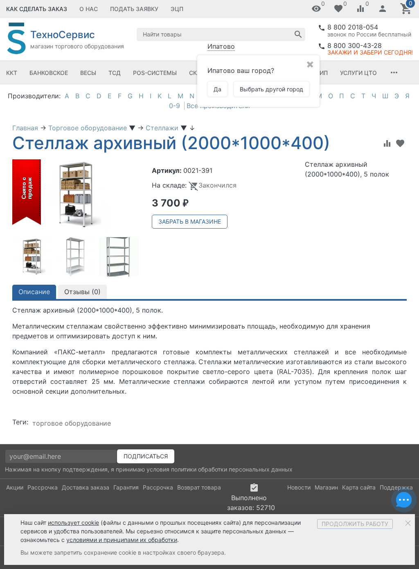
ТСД (114, 72)
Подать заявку (134, 8)
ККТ (11, 72)
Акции (14, 487)
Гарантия (126, 487)
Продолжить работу (355, 523)
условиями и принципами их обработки (121, 539)
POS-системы (155, 72)
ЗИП (322, 72)
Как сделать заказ (36, 8)
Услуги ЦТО (358, 72)
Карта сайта (359, 487)
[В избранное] (400, 143)
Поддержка (396, 487)
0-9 (174, 106)
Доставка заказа (85, 487)
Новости (299, 487)
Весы (88, 72)
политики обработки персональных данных (232, 469)
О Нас (88, 8)
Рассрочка (42, 487)
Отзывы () (82, 292)
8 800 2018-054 (352, 27)
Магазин (326, 487)
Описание (34, 292)
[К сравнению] (387, 143)
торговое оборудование (71, 423)
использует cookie (73, 522)
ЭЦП (177, 8)
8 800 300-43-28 (354, 45)
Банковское (48, 72)
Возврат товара (199, 487)
